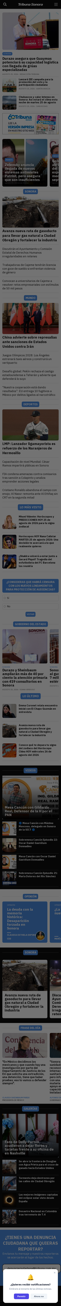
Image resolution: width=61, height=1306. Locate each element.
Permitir (21, 1296)
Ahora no (39, 1296)
